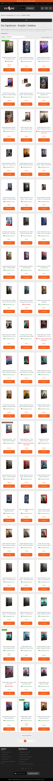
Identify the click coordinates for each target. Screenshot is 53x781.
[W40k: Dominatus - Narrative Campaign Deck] (44, 82)
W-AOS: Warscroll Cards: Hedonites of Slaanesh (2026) (9, 94)
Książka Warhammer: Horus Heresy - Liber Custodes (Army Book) (26, 198)
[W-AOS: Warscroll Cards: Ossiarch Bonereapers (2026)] (26, 324)
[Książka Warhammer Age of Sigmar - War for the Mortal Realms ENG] (44, 221)
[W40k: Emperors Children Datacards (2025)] (26, 671)
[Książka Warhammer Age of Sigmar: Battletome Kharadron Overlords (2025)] (26, 533)
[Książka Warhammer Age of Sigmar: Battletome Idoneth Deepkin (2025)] (44, 601)
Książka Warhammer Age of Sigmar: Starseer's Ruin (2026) (26, 58)
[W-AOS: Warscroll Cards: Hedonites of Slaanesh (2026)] (9, 82)
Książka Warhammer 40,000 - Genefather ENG (26, 267)
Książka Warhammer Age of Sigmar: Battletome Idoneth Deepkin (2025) (44, 613)
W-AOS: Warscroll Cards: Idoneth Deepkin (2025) (9, 647)
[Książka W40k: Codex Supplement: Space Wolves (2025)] (26, 636)
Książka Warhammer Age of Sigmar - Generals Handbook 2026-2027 (26, 94)
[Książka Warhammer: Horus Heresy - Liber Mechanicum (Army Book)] (9, 567)
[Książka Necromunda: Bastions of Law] (44, 428)
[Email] (23, 769)
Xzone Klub (48, 3)
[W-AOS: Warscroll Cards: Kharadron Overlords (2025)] (44, 533)
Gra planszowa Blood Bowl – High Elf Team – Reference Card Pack (9, 232)
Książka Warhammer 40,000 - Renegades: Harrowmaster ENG (26, 301)
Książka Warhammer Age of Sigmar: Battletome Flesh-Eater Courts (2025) (26, 476)
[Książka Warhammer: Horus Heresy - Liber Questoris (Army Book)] (26, 601)
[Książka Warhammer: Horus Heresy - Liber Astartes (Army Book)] (26, 567)
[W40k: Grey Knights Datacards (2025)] (26, 498)
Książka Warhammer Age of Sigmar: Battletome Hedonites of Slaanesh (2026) (44, 58)
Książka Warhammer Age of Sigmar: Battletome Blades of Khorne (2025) (9, 544)
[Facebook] (26, 769)
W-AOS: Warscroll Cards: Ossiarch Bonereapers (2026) (26, 335)
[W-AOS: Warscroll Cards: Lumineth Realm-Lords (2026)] (26, 360)
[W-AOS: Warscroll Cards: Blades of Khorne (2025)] (44, 498)
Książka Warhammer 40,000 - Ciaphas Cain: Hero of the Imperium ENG (9, 335)
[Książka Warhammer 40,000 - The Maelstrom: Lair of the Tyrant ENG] (44, 324)
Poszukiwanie (30, 8)
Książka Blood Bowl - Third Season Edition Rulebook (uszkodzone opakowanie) (9, 440)
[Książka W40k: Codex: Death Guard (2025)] (9, 671)
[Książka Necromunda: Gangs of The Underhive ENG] (9, 46)
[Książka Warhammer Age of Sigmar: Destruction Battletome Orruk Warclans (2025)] (44, 706)
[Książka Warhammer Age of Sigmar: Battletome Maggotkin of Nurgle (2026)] (26, 394)
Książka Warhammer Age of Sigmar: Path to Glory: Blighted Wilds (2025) (44, 405)
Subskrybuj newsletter (33, 773)
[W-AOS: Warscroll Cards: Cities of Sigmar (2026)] (26, 116)
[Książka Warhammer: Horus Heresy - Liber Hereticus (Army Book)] (44, 567)
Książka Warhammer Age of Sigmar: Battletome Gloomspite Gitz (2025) (9, 717)
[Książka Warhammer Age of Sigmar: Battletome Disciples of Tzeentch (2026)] (9, 360)
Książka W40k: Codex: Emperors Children (44, 683)
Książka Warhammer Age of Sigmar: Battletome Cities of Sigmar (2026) (44, 128)
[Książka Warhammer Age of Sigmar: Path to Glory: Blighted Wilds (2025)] (44, 394)
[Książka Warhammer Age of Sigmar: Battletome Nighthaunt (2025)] (44, 464)
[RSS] (32, 769)
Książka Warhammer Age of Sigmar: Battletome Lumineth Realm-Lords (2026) (44, 371)
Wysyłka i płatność (6, 752)
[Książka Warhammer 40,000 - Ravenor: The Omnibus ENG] (44, 187)
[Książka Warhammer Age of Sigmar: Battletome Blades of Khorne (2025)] (9, 533)
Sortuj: (3, 36)
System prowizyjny (24, 759)
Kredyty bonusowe (6, 756)
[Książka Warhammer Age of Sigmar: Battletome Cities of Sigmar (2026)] (44, 116)
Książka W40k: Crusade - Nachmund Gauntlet (26, 717)
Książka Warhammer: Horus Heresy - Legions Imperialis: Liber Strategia (9, 476)
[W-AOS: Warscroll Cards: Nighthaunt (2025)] (9, 498)
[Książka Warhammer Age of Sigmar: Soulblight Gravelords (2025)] (44, 636)
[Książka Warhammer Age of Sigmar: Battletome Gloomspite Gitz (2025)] (9, 706)
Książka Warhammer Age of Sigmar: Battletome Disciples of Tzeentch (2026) (9, 371)
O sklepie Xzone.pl (24, 754)
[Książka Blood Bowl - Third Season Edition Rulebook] (26, 428)
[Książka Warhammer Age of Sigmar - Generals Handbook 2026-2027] (26, 82)
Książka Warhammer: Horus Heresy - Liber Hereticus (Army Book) (44, 578)
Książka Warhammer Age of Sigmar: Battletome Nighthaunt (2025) (44, 476)
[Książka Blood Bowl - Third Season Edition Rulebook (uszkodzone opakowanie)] (9, 428)
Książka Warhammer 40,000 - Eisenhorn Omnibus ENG (26, 232)
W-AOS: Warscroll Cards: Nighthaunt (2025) (9, 510)
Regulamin (22, 761)
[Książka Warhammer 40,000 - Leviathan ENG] (44, 255)
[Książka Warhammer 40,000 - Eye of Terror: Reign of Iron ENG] (9, 152)
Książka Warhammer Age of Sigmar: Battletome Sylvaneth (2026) (26, 164)
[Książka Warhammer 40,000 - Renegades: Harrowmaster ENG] (26, 290)
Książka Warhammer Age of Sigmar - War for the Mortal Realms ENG (44, 232)
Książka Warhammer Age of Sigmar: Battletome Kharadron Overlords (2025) (26, 544)
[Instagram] (29, 769)
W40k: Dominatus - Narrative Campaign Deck (44, 94)
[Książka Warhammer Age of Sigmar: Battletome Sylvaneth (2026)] (26, 152)
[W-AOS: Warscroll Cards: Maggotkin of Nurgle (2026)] (9, 394)
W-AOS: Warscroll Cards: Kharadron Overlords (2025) (44, 544)
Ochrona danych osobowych (26, 763)
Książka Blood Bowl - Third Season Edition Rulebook (26, 440)
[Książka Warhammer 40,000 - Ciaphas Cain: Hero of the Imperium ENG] (9, 324)
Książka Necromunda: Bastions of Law (44, 440)
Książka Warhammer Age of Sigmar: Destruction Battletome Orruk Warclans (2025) (44, 717)
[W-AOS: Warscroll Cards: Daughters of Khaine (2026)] (9, 187)
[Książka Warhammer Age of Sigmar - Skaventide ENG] (9, 255)
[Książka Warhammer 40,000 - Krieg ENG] (44, 290)
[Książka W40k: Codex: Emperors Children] (44, 671)
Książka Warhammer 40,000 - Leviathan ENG (44, 267)
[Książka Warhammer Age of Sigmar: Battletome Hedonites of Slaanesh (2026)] (44, 46)
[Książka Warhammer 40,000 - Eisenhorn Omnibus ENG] (26, 221)
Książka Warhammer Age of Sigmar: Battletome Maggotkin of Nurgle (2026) (26, 405)
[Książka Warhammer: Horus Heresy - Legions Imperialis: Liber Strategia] (9, 464)
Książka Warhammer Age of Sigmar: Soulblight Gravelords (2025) (44, 647)
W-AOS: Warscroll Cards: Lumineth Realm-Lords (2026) (26, 371)
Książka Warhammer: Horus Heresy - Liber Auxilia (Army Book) (9, 613)
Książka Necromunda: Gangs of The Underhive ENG (9, 58)
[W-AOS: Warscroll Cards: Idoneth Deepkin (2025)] (9, 636)
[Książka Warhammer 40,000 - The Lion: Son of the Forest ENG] (9, 290)
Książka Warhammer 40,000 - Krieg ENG (44, 301)
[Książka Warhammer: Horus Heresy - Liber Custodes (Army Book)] (26, 187)
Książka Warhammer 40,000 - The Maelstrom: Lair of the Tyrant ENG (44, 335)
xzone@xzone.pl (8, 3)
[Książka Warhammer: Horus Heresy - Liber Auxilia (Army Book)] (9, 601)
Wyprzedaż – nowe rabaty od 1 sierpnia (27, 1)
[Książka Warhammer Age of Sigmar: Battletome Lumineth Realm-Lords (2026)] (44, 360)
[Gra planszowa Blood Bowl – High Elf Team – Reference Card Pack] (9, 221)
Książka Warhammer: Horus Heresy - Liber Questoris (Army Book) (26, 613)
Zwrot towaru (5, 759)
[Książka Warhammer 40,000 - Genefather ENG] (26, 255)
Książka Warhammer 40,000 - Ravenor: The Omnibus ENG (44, 198)
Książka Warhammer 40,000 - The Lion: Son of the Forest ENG (9, 301)
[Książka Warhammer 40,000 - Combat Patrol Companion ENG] (9, 116)
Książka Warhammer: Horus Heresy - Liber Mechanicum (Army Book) (9, 578)
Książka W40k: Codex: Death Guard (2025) (9, 683)
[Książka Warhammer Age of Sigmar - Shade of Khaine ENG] (44, 152)
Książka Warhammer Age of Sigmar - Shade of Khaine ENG (44, 164)
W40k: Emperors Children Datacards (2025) (26, 683)
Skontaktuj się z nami (25, 752)
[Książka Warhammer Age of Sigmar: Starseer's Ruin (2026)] (26, 46)
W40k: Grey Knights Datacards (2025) (26, 510)
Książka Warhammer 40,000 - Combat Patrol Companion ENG (9, 128)
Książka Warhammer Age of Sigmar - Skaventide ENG (9, 267)
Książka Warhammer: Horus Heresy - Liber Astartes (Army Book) (26, 578)
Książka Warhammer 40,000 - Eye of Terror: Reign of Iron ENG (9, 164)
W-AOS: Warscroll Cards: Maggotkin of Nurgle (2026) (9, 405)
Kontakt (37, 3)
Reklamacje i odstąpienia (26, 756)
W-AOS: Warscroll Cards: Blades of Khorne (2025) (44, 510)
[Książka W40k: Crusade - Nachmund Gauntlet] (26, 706)
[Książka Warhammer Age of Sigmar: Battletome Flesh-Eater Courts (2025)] (26, 464)
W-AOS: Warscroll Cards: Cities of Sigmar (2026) (26, 128)
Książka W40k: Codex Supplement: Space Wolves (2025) (26, 647)
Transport (42, 3)
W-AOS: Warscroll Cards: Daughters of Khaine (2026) (9, 198)
